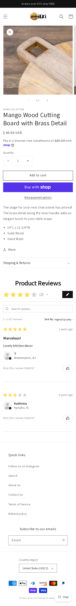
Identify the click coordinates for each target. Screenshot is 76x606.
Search (13, 476)
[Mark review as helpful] (68, 368)
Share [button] (12, 249)
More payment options (38, 197)
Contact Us (15, 494)
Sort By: (49, 319)
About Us (14, 485)
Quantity (8, 152)
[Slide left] (28, 100)
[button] (5, 16)
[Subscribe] (63, 540)
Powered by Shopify (47, 598)
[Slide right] (47, 100)
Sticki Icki (32, 598)
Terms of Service (19, 504)
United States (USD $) (35, 568)
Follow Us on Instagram (23, 466)
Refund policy (17, 514)
